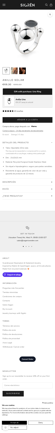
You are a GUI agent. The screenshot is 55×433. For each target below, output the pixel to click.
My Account (7, 309)
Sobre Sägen (8, 305)
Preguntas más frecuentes (13, 288)
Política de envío (9, 330)
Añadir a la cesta (27, 120)
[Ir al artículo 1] (6, 70)
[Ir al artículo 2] (14, 70)
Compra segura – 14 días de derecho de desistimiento (23, 131)
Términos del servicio (11, 326)
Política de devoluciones (12, 334)
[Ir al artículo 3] (22, 70)
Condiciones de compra (12, 296)
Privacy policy (47, 403)
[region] (27, 234)
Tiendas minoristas (10, 292)
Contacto (6, 300)
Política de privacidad (11, 338)
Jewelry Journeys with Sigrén (14, 313)
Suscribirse (13, 393)
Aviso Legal (7, 343)
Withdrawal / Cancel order (13, 347)
